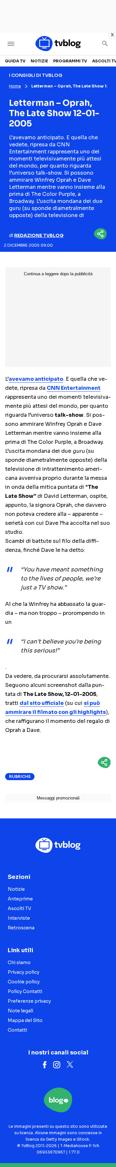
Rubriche (20, 776)
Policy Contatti (25, 991)
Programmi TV (70, 61)
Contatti (17, 1030)
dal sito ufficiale (42, 703)
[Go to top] (103, 1145)
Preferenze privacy (29, 1001)
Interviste (19, 918)
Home (15, 86)
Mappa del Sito (25, 1020)
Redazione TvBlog (38, 235)
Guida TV (15, 61)
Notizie (39, 61)
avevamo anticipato (36, 379)
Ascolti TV (19, 908)
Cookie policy (24, 982)
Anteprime (20, 899)
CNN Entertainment (74, 388)
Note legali (20, 1011)
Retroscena (21, 928)
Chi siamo (19, 962)
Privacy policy (23, 972)
